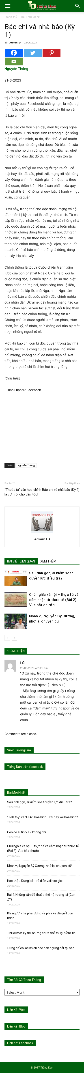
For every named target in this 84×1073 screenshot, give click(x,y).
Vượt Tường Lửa (19, 750)
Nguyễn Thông (26, 465)
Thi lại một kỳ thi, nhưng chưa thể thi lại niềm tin (41, 933)
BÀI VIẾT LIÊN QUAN (21, 561)
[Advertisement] (42, 427)
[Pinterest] (51, 53)
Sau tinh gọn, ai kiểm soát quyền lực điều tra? (39, 802)
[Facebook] (14, 53)
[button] (7, 6)
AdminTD (15, 42)
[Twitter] (33, 53)
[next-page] (14, 638)
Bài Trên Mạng (30, 17)
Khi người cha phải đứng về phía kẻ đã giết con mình (40, 915)
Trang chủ (10, 17)
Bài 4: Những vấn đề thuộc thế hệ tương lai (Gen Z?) (41, 897)
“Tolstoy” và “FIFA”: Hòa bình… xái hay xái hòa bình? (42, 817)
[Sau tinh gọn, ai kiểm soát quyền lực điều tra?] (15, 578)
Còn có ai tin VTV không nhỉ (26, 832)
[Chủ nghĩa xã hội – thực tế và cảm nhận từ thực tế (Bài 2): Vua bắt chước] (15, 600)
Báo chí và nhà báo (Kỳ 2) (61, 490)
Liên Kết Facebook (20, 1043)
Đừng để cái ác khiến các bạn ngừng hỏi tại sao (40, 948)
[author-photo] (42, 533)
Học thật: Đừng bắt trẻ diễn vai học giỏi (34, 881)
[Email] (14, 61)
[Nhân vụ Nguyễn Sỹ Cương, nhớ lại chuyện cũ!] (15, 621)
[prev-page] (7, 638)
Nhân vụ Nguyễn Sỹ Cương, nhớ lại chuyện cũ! (39, 866)
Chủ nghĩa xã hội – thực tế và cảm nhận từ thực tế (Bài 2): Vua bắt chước (53, 599)
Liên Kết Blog (16, 1026)
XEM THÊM (48, 561)
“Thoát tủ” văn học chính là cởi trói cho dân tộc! (22, 492)
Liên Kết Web (16, 1010)
